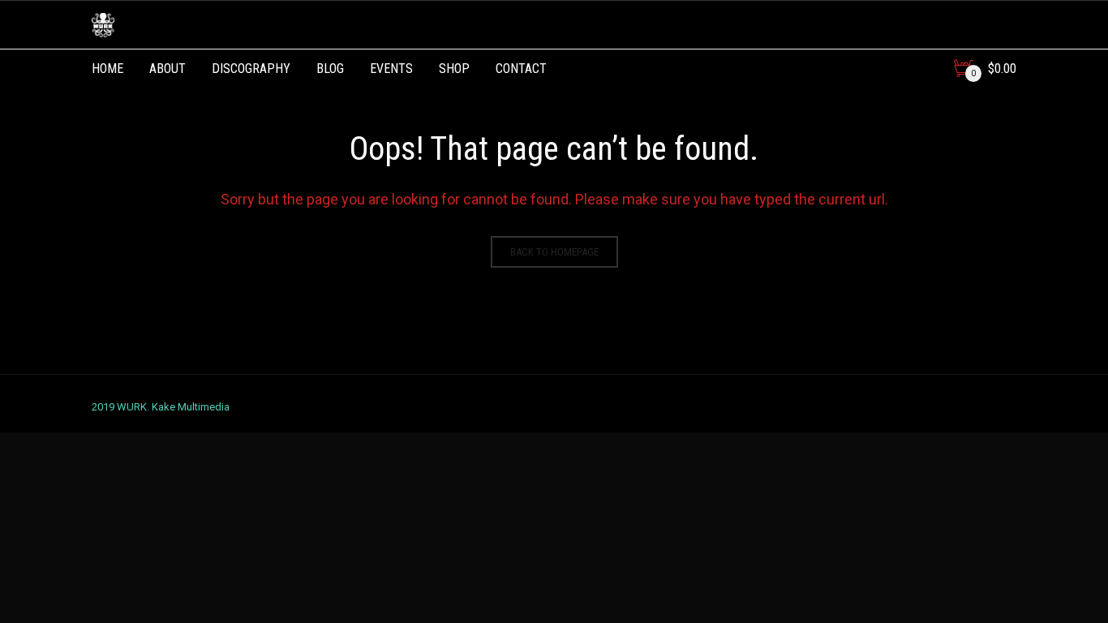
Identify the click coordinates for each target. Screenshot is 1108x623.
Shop (454, 68)
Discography (251, 68)
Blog (330, 68)
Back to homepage (554, 252)
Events (391, 68)
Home (107, 68)
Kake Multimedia (191, 407)
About (167, 68)
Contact (521, 68)
